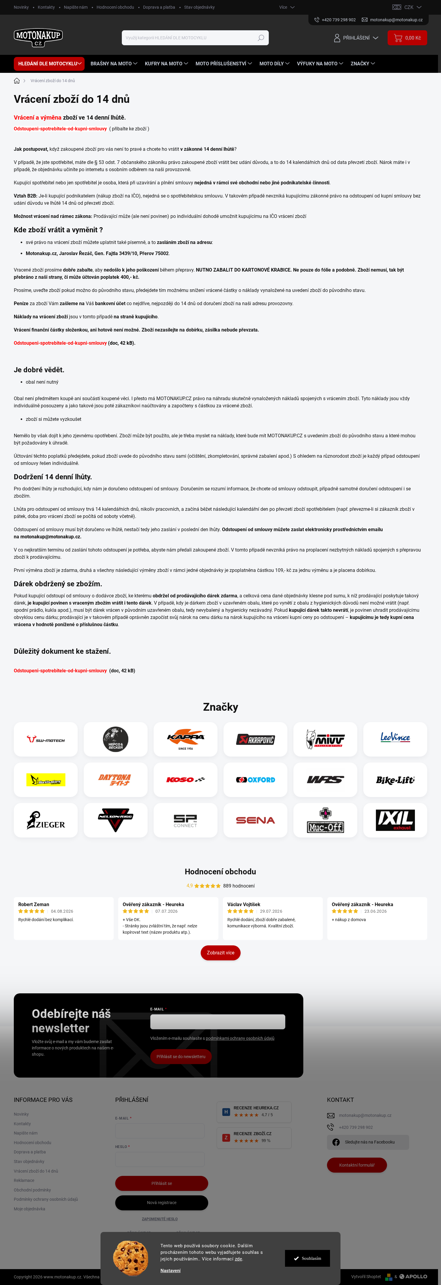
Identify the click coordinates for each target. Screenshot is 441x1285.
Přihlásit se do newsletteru (181, 1056)
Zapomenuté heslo (160, 1219)
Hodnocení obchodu (115, 7)
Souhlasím (311, 1258)
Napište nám (76, 7)
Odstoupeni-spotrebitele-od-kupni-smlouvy (60, 129)
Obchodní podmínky (32, 1190)
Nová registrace (161, 1202)
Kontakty (46, 7)
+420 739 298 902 (356, 1127)
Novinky (21, 7)
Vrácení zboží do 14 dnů (36, 1171)
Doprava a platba (159, 7)
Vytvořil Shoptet (366, 1276)
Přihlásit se (162, 1183)
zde (238, 1259)
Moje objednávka (29, 1208)
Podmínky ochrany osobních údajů (46, 1199)
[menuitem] (49, 64)
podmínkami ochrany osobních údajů (240, 1038)
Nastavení (170, 1271)
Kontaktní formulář (357, 1165)
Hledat (261, 37)
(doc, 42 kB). (122, 343)
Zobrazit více (220, 953)
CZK (408, 7)
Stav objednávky (199, 7)
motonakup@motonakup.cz (50, 537)
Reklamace (24, 1180)
